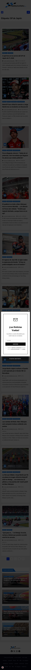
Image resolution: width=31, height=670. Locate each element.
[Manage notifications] (2, 667)
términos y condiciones (16, 347)
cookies (23, 349)
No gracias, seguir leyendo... (15, 358)
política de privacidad (15, 349)
